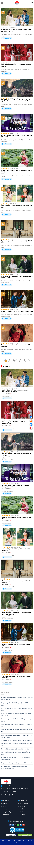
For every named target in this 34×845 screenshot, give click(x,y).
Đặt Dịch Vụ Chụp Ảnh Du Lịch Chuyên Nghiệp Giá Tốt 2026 (16, 709)
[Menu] (2, 3)
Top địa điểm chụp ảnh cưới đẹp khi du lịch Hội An (15, 749)
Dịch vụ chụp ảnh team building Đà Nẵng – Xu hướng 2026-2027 (16, 715)
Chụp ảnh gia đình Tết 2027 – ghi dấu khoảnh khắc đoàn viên (15, 704)
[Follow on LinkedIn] (21, 825)
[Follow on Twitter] (13, 825)
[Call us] (18, 825)
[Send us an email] (16, 825)
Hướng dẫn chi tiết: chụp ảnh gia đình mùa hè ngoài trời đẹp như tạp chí (17, 699)
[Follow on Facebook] (10, 825)
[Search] (32, 2)
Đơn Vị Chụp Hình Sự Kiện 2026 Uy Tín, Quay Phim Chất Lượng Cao (15, 758)
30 (24, 361)
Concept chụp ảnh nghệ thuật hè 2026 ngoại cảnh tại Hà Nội (16, 720)
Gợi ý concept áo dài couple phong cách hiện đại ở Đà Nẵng (16, 731)
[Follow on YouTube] (23, 825)
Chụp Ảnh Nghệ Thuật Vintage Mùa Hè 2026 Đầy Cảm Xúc (16, 725)
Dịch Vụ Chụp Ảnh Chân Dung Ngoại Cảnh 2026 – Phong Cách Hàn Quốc (15, 767)
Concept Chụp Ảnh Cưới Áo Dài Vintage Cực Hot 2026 (16, 740)
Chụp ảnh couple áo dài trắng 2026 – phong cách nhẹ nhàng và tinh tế (16, 736)
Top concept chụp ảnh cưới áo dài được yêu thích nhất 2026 (16, 745)
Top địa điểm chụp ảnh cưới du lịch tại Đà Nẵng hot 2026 (15, 753)
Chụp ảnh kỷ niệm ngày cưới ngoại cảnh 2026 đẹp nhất (17, 763)
